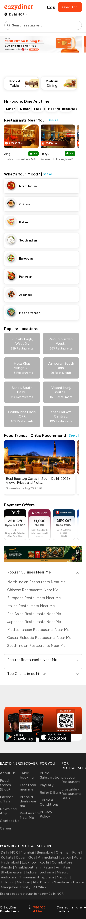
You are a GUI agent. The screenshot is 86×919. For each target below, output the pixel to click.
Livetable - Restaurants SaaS (72, 793)
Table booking (27, 775)
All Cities (39, 887)
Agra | (79, 857)
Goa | (32, 857)
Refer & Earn (50, 792)
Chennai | (63, 852)
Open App (70, 7)
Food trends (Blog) (5, 784)
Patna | (49, 867)
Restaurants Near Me (30, 815)
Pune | (77, 852)
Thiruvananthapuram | (37, 877)
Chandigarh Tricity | (69, 882)
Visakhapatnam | (28, 867)
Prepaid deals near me (28, 801)
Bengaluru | (46, 852)
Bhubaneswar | (13, 872)
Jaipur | (67, 857)
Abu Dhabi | (42, 882)
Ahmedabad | (49, 857)
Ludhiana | (47, 872)
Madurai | (24, 882)
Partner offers (6, 799)
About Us (8, 773)
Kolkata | (8, 857)
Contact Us (9, 821)
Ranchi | (7, 867)
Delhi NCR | (10, 852)
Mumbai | (28, 852)
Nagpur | (64, 877)
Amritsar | (64, 867)
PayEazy (47, 785)
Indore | (32, 872)
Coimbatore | (63, 862)
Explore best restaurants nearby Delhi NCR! (32, 894)
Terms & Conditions (49, 802)
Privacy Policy (46, 814)
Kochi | (45, 862)
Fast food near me (28, 787)
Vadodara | (9, 877)
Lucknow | (30, 862)
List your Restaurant (71, 779)
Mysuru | (63, 872)
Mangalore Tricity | (16, 887)
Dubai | (22, 857)
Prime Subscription (51, 775)
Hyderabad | (11, 862)
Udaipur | (8, 882)
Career (6, 828)
